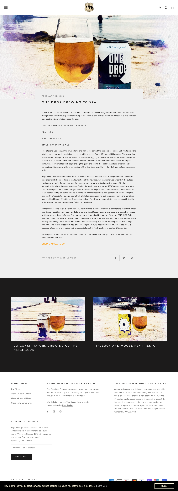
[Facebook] (48, 411)
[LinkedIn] (60, 411)
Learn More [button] (101, 486)
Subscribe (21, 457)
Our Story (15, 389)
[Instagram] (54, 411)
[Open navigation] (6, 7)
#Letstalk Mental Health (21, 398)
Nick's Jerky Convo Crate (21, 403)
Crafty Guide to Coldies (21, 393)
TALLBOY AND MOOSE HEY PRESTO (126, 345)
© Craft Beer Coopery (24, 480)
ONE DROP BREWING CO (53, 244)
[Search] (166, 7)
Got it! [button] (164, 486)
